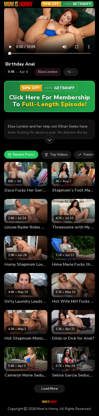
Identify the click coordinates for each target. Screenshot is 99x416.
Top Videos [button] (59, 154)
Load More (49, 388)
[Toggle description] (49, 139)
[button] (70, 72)
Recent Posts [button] (24, 154)
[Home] (18, 4)
